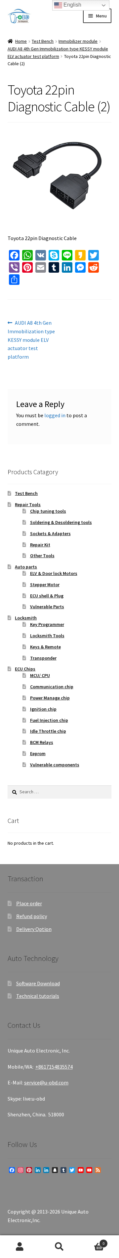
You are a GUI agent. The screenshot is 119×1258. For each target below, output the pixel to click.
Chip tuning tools (48, 511)
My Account (20, 1247)
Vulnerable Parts (47, 607)
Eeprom (38, 753)
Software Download (38, 983)
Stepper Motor (45, 585)
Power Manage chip (50, 698)
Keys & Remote (45, 647)
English (71, 5)
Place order (29, 903)
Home (21, 41)
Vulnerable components (54, 765)
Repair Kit (40, 545)
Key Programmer (47, 624)
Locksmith (26, 618)
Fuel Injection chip (49, 720)
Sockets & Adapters (50, 533)
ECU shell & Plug (46, 596)
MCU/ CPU (40, 675)
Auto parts (26, 567)
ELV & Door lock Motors (53, 573)
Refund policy (31, 916)
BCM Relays (41, 742)
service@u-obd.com (46, 1082)
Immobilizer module (78, 41)
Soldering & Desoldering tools (61, 522)
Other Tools (42, 556)
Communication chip (51, 687)
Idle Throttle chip (48, 731)
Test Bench (43, 41)
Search (59, 1247)
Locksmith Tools (47, 636)
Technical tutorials (37, 996)
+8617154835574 (54, 1066)
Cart (91, 1241)
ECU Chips (25, 669)
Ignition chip (43, 709)
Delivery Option (34, 929)
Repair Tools (28, 504)
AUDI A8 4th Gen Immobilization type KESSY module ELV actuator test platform (31, 339)
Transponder (43, 658)
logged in (54, 415)
